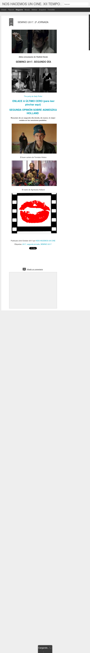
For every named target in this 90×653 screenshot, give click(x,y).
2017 (24, 244)
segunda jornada (33, 244)
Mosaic (27, 9)
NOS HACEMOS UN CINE (45, 240)
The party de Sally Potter (33, 96)
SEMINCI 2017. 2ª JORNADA (33, 22)
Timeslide (51, 9)
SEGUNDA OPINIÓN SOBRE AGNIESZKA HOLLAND (33, 111)
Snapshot (42, 9)
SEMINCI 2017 (46, 244)
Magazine (19, 9)
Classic (3, 9)
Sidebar (34, 9)
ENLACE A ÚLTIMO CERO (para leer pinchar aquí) (33, 102)
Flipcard (11, 9)
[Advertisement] (70, 55)
